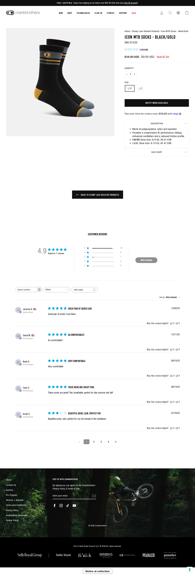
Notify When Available (156, 102)
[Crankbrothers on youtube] (74, 505)
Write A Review (146, 260)
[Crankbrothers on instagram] (61, 505)
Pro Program (11, 495)
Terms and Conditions (16, 505)
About (8, 479)
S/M (130, 88)
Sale (134, 13)
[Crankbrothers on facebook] (54, 505)
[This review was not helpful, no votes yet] (177, 323)
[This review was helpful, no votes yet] (171, 323)
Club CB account (130, 3)
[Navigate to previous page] (79, 441)
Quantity (129, 68)
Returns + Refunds (14, 500)
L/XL (140, 88)
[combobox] (57, 289)
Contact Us (11, 485)
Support (123, 13)
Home (127, 31)
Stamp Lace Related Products (145, 31)
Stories (110, 13)
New (61, 13)
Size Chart (156, 152)
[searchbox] (25, 289)
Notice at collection (97, 571)
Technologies (83, 13)
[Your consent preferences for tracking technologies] (190, 570)
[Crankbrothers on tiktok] (67, 505)
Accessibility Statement (17, 515)
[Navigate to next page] (116, 441)
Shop (69, 13)
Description (157, 123)
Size (127, 82)
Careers (9, 490)
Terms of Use (73, 488)
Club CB (98, 13)
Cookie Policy (12, 520)
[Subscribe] (94, 496)
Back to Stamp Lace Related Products (99, 194)
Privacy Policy (12, 510)
